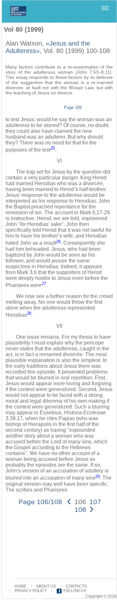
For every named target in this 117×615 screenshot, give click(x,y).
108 (80, 509)
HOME (20, 586)
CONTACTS (76, 586)
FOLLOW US (74, 590)
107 (95, 501)
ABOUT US (46, 586)
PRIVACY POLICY (31, 590)
